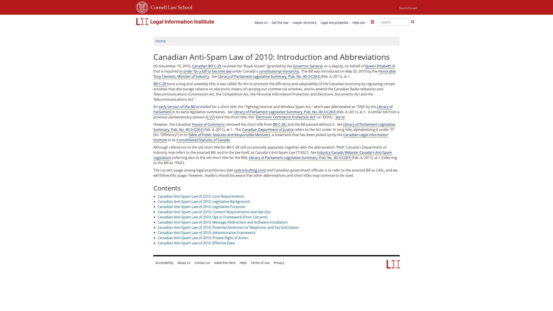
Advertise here (224, 263)
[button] (412, 21)
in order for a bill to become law (206, 71)
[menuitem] (261, 22)
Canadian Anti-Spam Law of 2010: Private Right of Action (203, 237)
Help (243, 263)
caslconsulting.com (249, 170)
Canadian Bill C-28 (207, 66)
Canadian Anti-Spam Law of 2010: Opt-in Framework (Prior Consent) (212, 217)
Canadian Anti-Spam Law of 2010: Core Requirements (201, 196)
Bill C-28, (280, 124)
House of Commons (208, 124)
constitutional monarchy (279, 71)
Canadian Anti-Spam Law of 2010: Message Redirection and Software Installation (223, 222)
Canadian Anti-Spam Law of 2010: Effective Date (196, 243)
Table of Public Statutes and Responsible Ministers (229, 134)
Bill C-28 (160, 83)
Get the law (280, 23)
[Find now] (412, 22)
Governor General (308, 66)
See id (339, 117)
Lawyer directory (304, 23)
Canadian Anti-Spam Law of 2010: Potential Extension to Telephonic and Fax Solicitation (228, 227)
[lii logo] (175, 21)
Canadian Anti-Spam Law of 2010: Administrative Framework (206, 232)
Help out (359, 23)
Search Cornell (408, 8)
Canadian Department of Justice (268, 129)
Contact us (202, 263)
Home (160, 41)
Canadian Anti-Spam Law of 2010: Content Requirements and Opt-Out (214, 211)
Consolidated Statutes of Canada (203, 140)
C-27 (210, 117)
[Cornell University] (142, 6)
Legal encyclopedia (334, 23)
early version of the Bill (177, 106)
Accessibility (164, 263)
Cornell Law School (170, 6)
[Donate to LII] (372, 21)
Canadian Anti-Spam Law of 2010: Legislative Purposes (202, 206)
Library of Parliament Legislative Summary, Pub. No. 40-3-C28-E (269, 76)
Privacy (279, 263)
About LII (261, 23)
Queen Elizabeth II (379, 66)
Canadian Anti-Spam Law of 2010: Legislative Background (204, 201)
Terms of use (260, 263)
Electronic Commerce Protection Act (285, 117)
